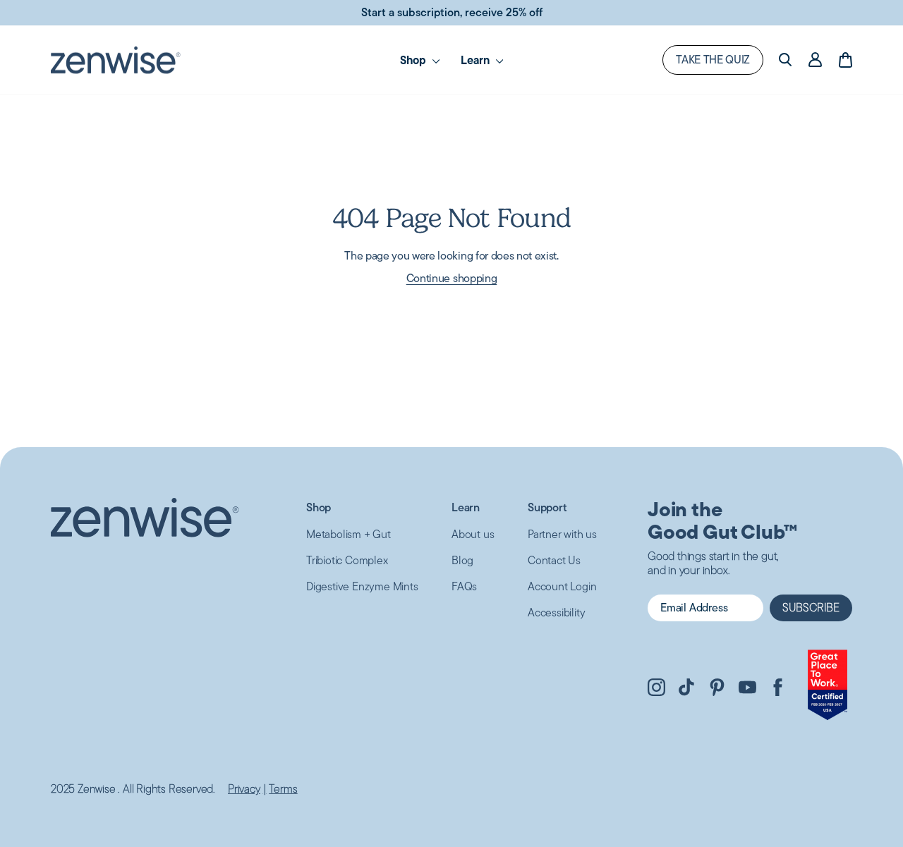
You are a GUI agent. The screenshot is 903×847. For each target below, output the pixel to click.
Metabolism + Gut (348, 534)
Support (547, 507)
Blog (462, 560)
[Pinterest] (717, 689)
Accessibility (556, 612)
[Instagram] (656, 689)
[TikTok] (687, 689)
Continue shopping (451, 278)
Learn (476, 59)
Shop (318, 507)
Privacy (244, 789)
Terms (283, 789)
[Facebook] (778, 689)
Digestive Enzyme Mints (362, 586)
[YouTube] (747, 689)
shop (414, 59)
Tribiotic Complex (347, 560)
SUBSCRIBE (811, 607)
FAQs (464, 586)
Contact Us (554, 560)
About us (473, 534)
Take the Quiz (713, 59)
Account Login (562, 586)
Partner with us (562, 534)
